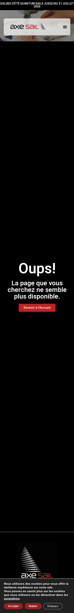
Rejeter (33, 606)
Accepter (13, 606)
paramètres (12, 598)
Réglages (52, 606)
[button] (65, 27)
